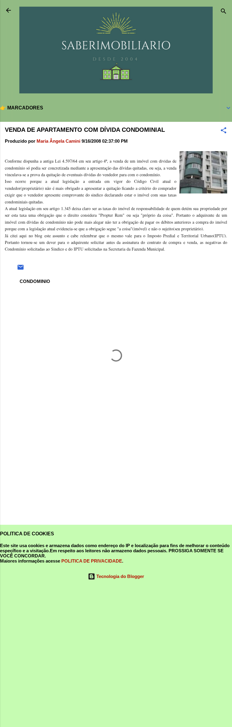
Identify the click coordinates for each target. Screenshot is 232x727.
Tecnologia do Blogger (119, 576)
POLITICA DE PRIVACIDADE (91, 560)
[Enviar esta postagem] (20, 269)
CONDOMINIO (35, 281)
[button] (223, 131)
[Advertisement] (116, 472)
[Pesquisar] (223, 12)
